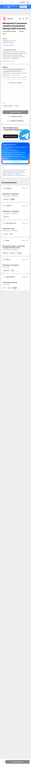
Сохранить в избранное (17, 120)
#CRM (16, 105)
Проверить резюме (8, 45)
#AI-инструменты (8, 105)
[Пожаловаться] (26, 18)
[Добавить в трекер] (19, 18)
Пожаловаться (10, 175)
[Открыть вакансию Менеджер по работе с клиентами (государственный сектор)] (15, 247)
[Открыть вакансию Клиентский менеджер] (15, 282)
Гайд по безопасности (20, 175)
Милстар (10, 18)
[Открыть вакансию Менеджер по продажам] (15, 194)
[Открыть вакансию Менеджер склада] (15, 228)
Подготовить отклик (8, 61)
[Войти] (28, 2)
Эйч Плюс (23, 6)
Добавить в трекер (16, 116)
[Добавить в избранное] (23, 18)
